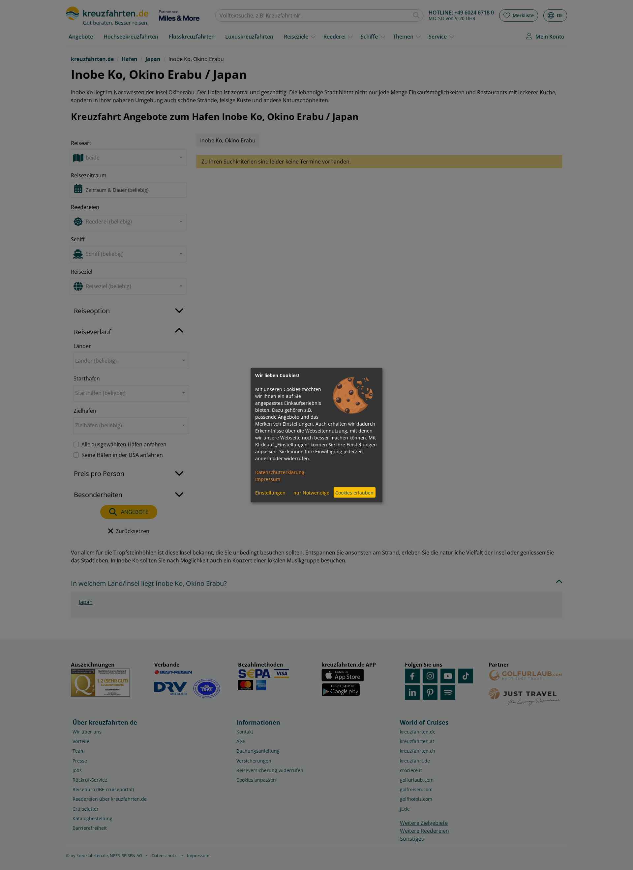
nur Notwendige (311, 492)
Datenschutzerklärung (279, 472)
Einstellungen (270, 492)
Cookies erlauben (354, 492)
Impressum (267, 479)
